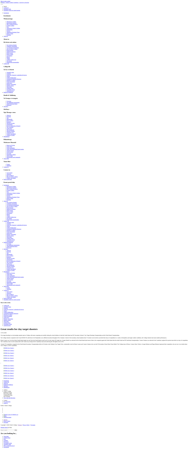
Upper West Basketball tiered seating (15, 149)
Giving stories (10, 152)
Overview (9, 101)
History (8, 57)
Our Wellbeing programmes (13, 102)
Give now (9, 153)
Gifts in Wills (10, 156)
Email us (6, 403)
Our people (9, 61)
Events (8, 164)
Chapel (8, 76)
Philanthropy (7, 136)
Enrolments (6, 13)
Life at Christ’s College (12, 49)
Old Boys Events (11, 123)
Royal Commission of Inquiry (13, 126)
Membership (9, 119)
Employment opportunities (13, 62)
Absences (9, 174)
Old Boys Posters (11, 131)
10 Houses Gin (10, 132)
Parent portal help (8, 179)
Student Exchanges (11, 51)
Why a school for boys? (12, 24)
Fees (8, 27)
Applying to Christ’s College (13, 28)
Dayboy (8, 31)
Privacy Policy (10, 120)
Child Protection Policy (12, 103)
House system (10, 33)
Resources (9, 105)
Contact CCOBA (11, 135)
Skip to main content (5, 1)
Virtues (8, 58)
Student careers (10, 85)
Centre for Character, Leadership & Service (17, 75)
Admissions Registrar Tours (13, 32)
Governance (9, 55)
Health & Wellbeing (8, 92)
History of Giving (11, 145)
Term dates (9, 87)
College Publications (11, 77)
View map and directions (9, 398)
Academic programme (12, 46)
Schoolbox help (7, 9)
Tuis (8, 118)
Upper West (9, 146)
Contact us (6, 7)
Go (15, 430)
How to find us (10, 175)
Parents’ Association (11, 84)
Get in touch (9, 172)
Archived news (10, 91)
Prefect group (10, 53)
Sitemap (5, 419)
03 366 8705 (7, 401)
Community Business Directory (14, 79)
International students (11, 23)
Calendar (9, 73)
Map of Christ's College (12, 176)
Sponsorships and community (13, 157)
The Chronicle (10, 127)
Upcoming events (11, 89)
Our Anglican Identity (12, 45)
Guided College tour (11, 59)
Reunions (9, 122)
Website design (4, 427)
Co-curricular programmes (13, 47)
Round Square (10, 50)
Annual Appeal (10, 150)
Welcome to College (11, 21)
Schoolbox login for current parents (12, 10)
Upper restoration (11, 148)
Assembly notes (10, 72)
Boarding (9, 35)
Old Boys (6, 106)
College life (6, 63)
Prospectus (6, 441)
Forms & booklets (11, 81)
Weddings (9, 165)
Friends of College (11, 80)
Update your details (11, 134)
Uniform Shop (10, 88)
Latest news (9, 83)
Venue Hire (6, 158)
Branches (9, 116)
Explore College (10, 25)
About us (6, 36)
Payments (6, 422)
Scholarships (9, 29)
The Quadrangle (10, 130)
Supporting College (11, 154)
